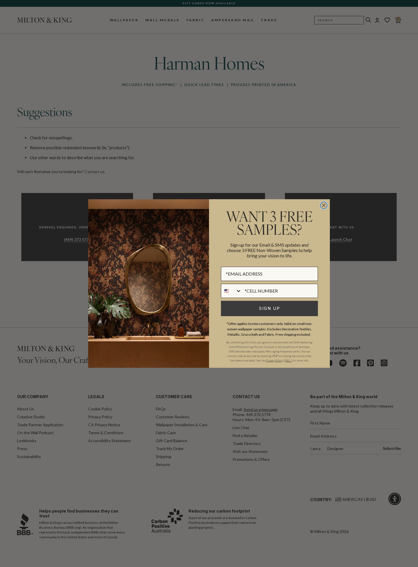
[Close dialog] (323, 205)
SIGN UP (269, 308)
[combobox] (231, 291)
